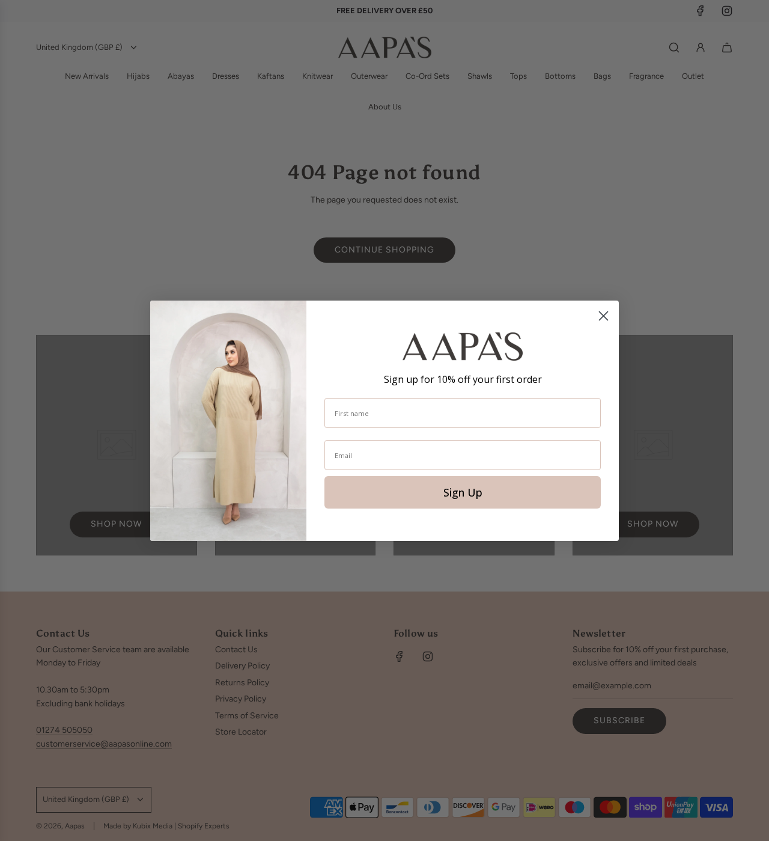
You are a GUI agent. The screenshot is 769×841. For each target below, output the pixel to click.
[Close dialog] (603, 315)
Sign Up (462, 492)
